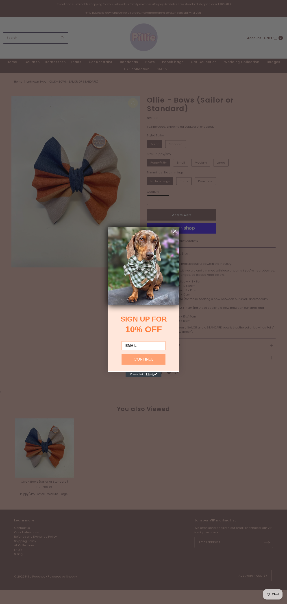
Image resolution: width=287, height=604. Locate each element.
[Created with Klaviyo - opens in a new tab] (143, 374)
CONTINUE (143, 359)
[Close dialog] (174, 231)
